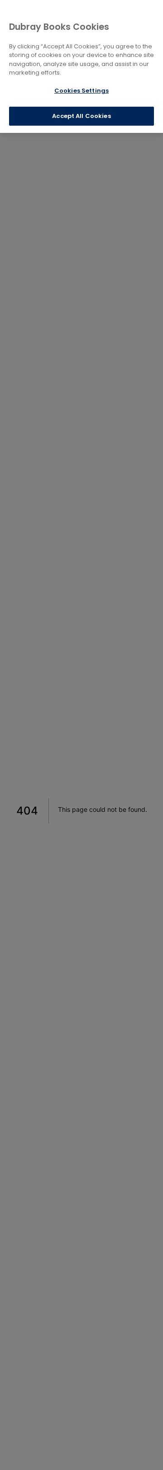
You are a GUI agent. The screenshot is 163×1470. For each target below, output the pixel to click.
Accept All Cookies (81, 116)
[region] (81, 66)
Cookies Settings (81, 90)
